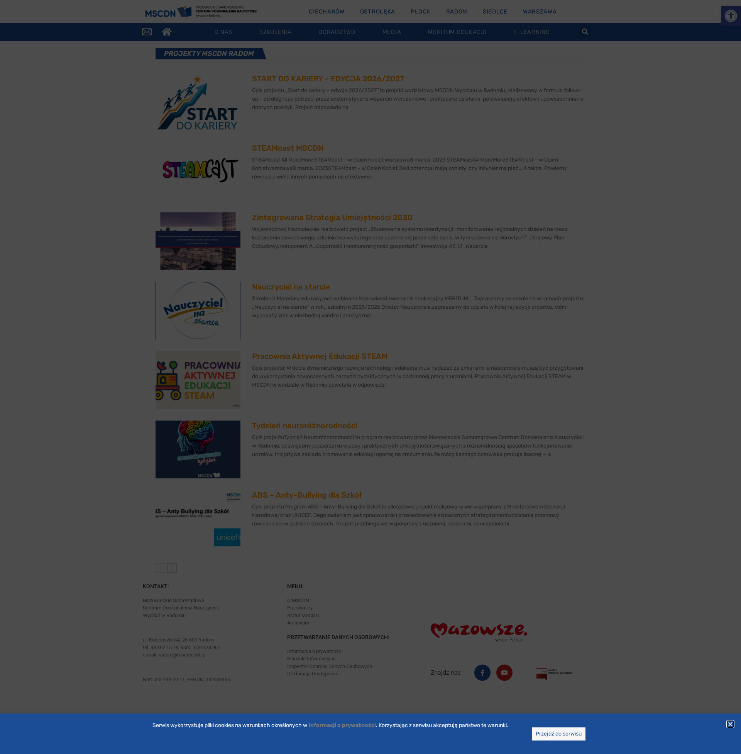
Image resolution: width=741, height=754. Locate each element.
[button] (730, 724)
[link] (342, 725)
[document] (370, 377)
